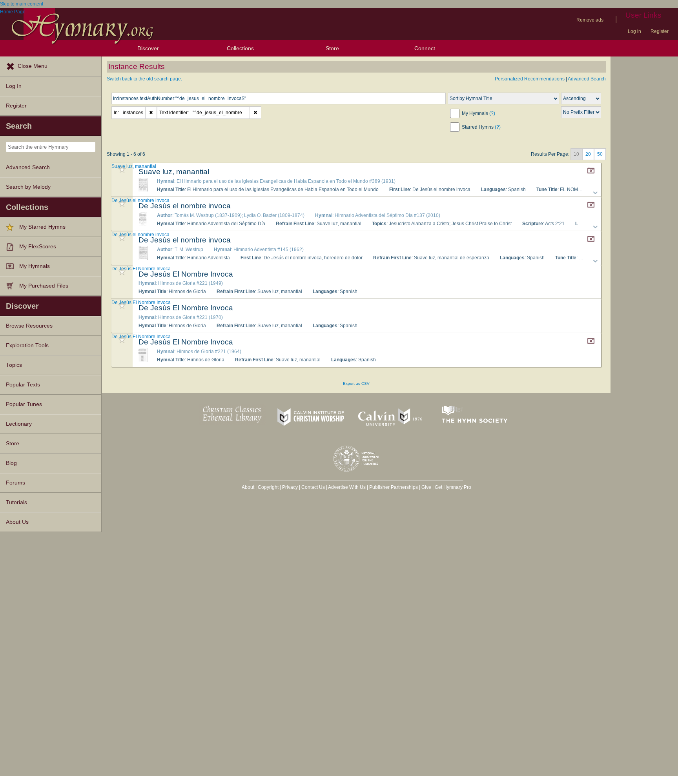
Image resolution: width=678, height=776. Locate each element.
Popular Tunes (24, 404)
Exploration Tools (27, 345)
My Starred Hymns (42, 227)
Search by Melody (28, 187)
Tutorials (16, 502)
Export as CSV (356, 383)
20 (588, 154)
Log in (634, 31)
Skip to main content (21, 4)
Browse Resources (29, 326)
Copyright (268, 487)
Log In (14, 86)
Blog (11, 463)
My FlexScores (37, 247)
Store (332, 48)
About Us (17, 522)
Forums (15, 483)
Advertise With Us (347, 487)
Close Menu (32, 66)
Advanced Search (28, 167)
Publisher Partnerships (393, 487)
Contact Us (313, 487)
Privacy (290, 487)
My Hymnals (34, 266)
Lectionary (19, 424)
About (248, 487)
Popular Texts (23, 385)
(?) (492, 113)
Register (660, 31)
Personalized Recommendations (530, 79)
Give (426, 487)
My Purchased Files (43, 286)
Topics (14, 365)
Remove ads (589, 20)
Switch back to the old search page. (144, 79)
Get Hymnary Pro (453, 487)
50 (600, 154)
